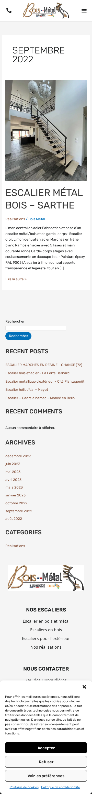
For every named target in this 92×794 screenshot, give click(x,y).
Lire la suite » (16, 278)
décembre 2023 (18, 456)
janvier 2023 (15, 495)
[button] (84, 686)
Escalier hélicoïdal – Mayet (26, 389)
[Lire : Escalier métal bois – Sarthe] (46, 130)
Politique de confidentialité (60, 787)
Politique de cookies (24, 787)
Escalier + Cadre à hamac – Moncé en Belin (40, 398)
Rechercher (15, 321)
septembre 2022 (18, 511)
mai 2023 (12, 472)
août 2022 (13, 519)
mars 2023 (14, 487)
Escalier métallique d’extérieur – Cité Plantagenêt (44, 381)
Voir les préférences (46, 776)
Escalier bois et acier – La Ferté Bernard (37, 373)
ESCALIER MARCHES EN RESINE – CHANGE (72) (43, 365)
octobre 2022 (16, 503)
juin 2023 (12, 464)
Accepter (46, 748)
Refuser (46, 762)
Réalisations (15, 219)
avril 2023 (13, 480)
